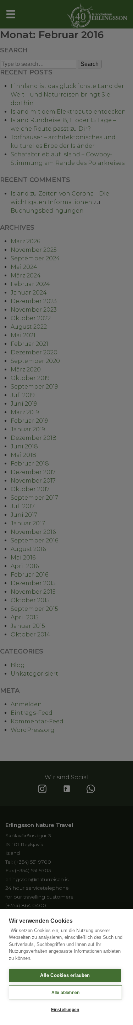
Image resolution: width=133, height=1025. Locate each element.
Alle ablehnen (65, 992)
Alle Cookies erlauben (65, 975)
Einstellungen (65, 1009)
